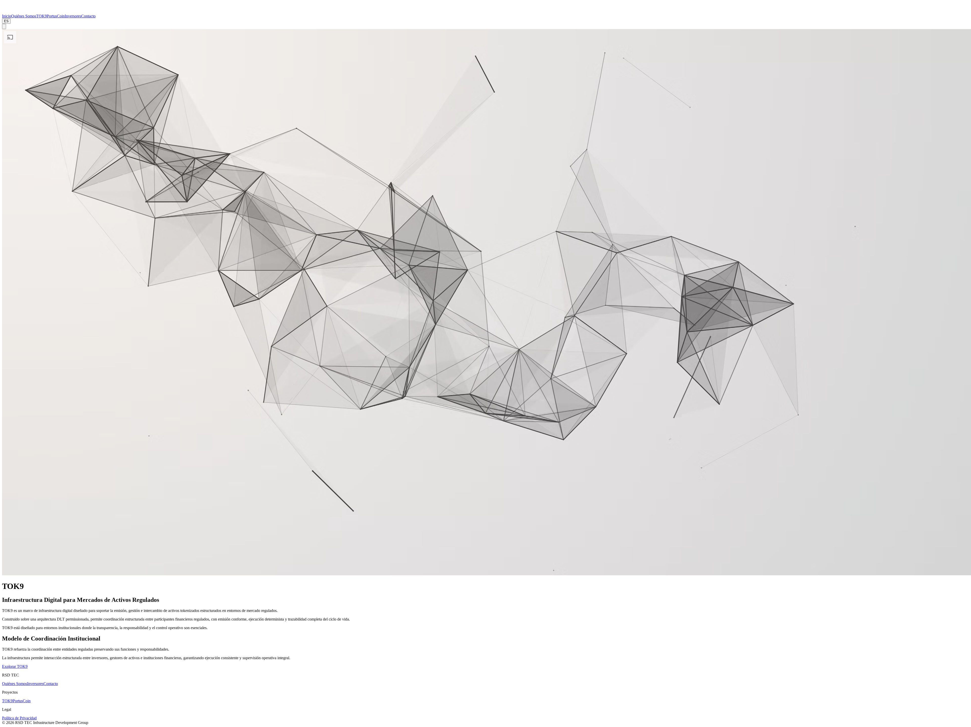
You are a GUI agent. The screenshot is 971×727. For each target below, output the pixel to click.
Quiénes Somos (14, 683)
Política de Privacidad (19, 718)
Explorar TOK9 (15, 666)
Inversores (35, 683)
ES (6, 21)
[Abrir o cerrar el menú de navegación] (4, 26)
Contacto (50, 683)
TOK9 (7, 701)
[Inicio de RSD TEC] (14, 11)
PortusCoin (22, 701)
